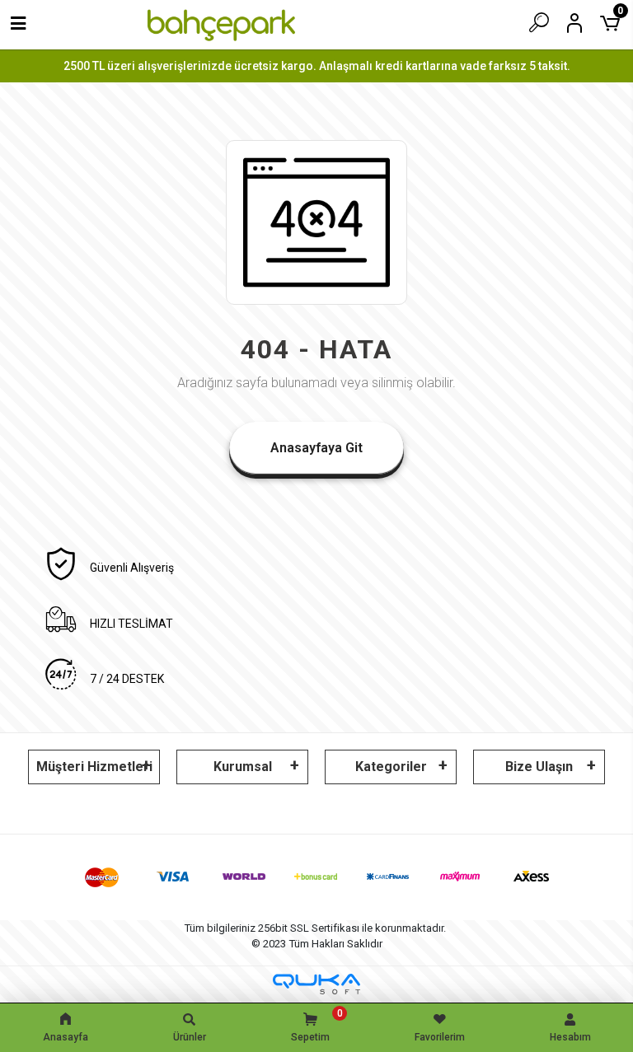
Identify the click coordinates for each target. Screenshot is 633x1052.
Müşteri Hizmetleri (94, 766)
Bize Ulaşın (539, 766)
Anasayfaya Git (316, 448)
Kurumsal (242, 766)
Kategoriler (391, 766)
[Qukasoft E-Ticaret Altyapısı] (316, 984)
